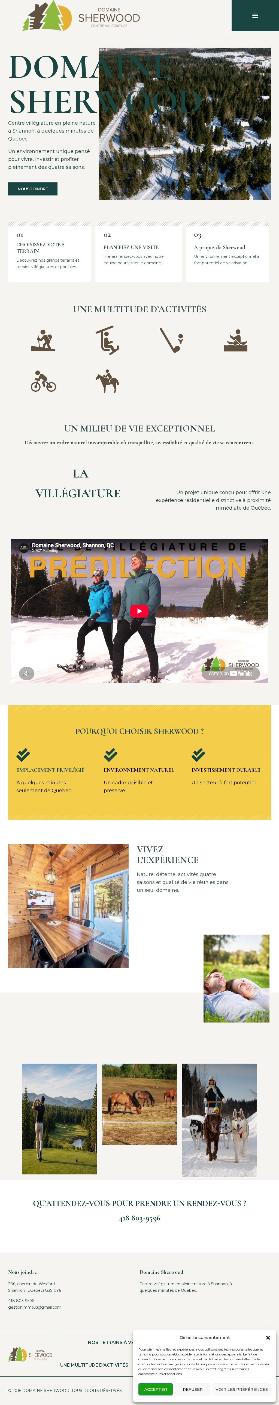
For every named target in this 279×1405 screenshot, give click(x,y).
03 (197, 234)
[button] (268, 1337)
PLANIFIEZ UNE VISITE (131, 247)
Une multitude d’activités (94, 1365)
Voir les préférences (242, 1389)
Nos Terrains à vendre (117, 1342)
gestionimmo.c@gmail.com (34, 1307)
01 (19, 234)
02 (107, 234)
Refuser (193, 1389)
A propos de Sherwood (219, 247)
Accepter (155, 1389)
